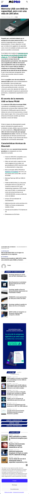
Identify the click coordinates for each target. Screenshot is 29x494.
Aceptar (14, 480)
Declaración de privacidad (18, 492)
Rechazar (14, 485)
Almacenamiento (22, 246)
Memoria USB (5, 248)
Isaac (16, 17)
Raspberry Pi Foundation (11, 171)
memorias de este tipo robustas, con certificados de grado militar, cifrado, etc (14, 55)
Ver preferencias (14, 489)
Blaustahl (20, 57)
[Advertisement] (14, 231)
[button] (26, 465)
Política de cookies (8, 492)
